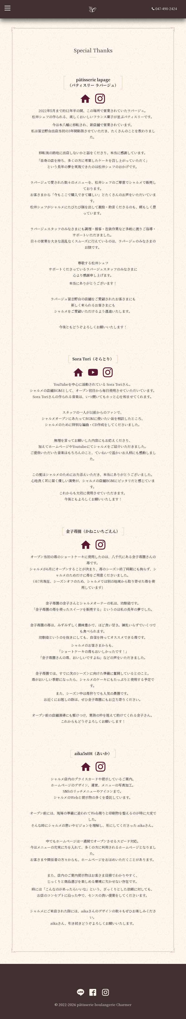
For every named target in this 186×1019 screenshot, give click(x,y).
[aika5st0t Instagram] (100, 771)
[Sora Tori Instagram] (107, 376)
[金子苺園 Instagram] (100, 549)
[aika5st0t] (85, 771)
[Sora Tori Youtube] (93, 376)
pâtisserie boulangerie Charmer (104, 1004)
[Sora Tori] (78, 376)
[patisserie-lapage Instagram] (100, 102)
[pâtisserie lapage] (85, 102)
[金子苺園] (85, 549)
